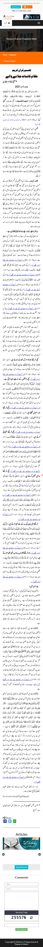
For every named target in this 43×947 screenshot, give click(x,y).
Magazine (12, 55)
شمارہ (5, 23)
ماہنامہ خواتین (15, 7)
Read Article (21, 867)
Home (5, 55)
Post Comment (21, 929)
